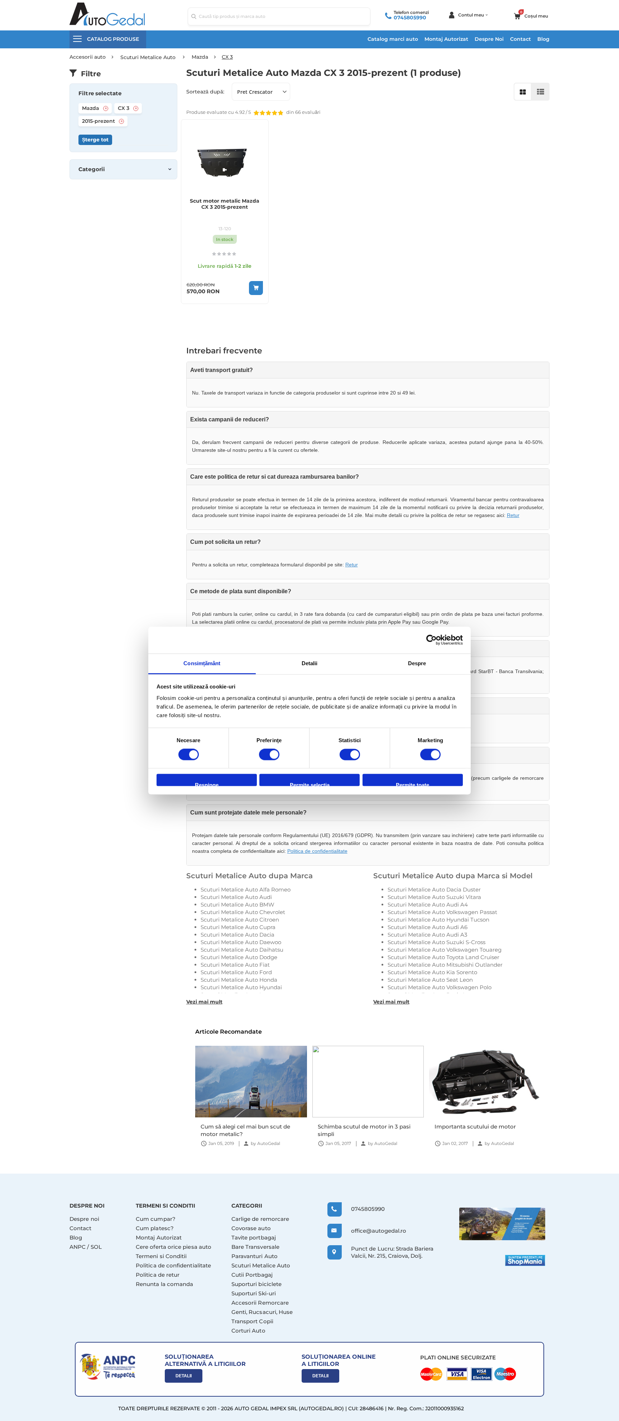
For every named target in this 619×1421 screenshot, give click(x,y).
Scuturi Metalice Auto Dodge (239, 957)
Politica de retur (157, 1274)
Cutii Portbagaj (252, 1274)
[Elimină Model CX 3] (135, 108)
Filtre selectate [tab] (99, 93)
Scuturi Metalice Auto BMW (237, 904)
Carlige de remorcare (260, 1218)
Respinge (207, 784)
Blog (543, 39)
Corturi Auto (248, 1330)
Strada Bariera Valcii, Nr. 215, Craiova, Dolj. (392, 1252)
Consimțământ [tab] (201, 663)
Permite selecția (310, 784)
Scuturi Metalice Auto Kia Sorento (432, 972)
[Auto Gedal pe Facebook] (502, 1224)
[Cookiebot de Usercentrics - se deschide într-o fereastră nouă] (431, 639)
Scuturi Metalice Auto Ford (236, 972)
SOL (96, 1246)
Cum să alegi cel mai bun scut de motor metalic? (245, 1130)
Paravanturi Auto (254, 1256)
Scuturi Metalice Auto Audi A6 (427, 927)
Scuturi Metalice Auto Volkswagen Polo (439, 987)
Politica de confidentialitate (317, 851)
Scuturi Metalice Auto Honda (239, 979)
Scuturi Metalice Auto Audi (236, 897)
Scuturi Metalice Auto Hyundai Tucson (438, 919)
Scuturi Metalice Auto (261, 1265)
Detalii (184, 1375)
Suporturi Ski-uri (253, 1293)
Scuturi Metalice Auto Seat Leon (430, 979)
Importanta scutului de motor (475, 1126)
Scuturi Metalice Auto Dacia (237, 934)
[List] (541, 92)
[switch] (269, 755)
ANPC (77, 1246)
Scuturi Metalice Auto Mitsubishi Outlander (445, 964)
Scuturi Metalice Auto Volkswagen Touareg (445, 949)
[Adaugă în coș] (256, 288)
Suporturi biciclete (256, 1284)
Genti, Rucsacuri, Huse (262, 1312)
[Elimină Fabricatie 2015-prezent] (121, 121)
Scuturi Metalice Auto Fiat (235, 964)
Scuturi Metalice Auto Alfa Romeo (246, 889)
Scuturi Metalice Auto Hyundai (241, 987)
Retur (513, 515)
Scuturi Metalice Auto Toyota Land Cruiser (443, 957)
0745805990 (410, 17)
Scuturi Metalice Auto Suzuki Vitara (434, 897)
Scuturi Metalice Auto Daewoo (241, 942)
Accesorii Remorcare (260, 1302)
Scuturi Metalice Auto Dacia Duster (434, 889)
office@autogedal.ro (372, 1230)
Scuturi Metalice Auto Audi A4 (428, 904)
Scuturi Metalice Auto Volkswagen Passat (442, 912)
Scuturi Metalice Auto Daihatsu (242, 949)
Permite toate (412, 784)
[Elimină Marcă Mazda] (105, 108)
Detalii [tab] (310, 663)
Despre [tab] (417, 663)
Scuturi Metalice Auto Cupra (238, 927)
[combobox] (279, 16)
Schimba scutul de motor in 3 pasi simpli (364, 1130)
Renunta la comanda (164, 1284)
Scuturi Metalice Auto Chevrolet (243, 912)
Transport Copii (252, 1321)
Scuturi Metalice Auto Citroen (240, 919)
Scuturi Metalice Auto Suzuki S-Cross (436, 942)
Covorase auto (251, 1228)
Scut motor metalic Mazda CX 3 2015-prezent (224, 204)
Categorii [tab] (91, 169)
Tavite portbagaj (253, 1237)
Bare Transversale (255, 1246)
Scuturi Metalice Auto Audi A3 (427, 934)
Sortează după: (205, 91)
